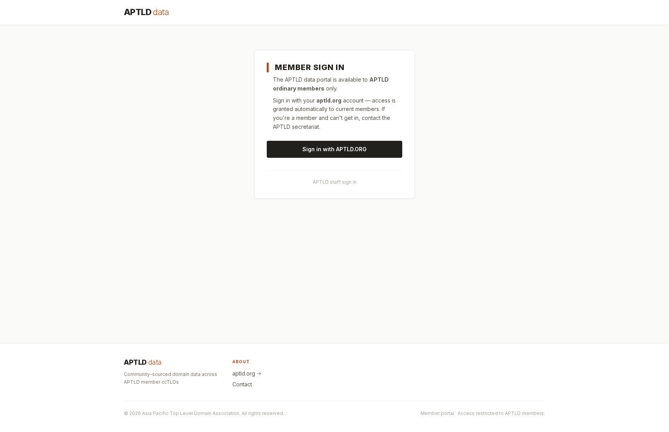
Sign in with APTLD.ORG (334, 149)
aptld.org (243, 373)
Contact (242, 384)
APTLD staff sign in (335, 182)
